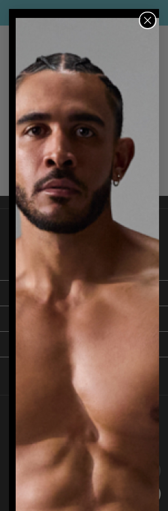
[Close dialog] (147, 20)
